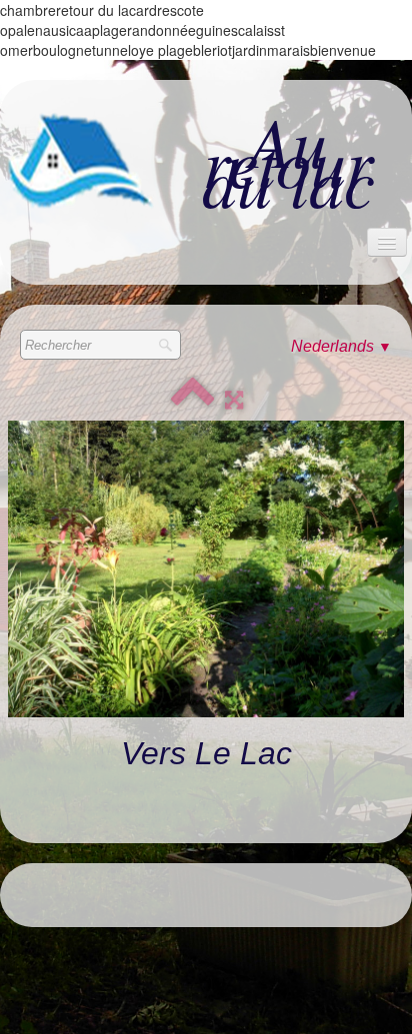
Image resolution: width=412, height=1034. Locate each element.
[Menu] (387, 242)
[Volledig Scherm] (234, 400)
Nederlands (341, 346)
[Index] (193, 400)
